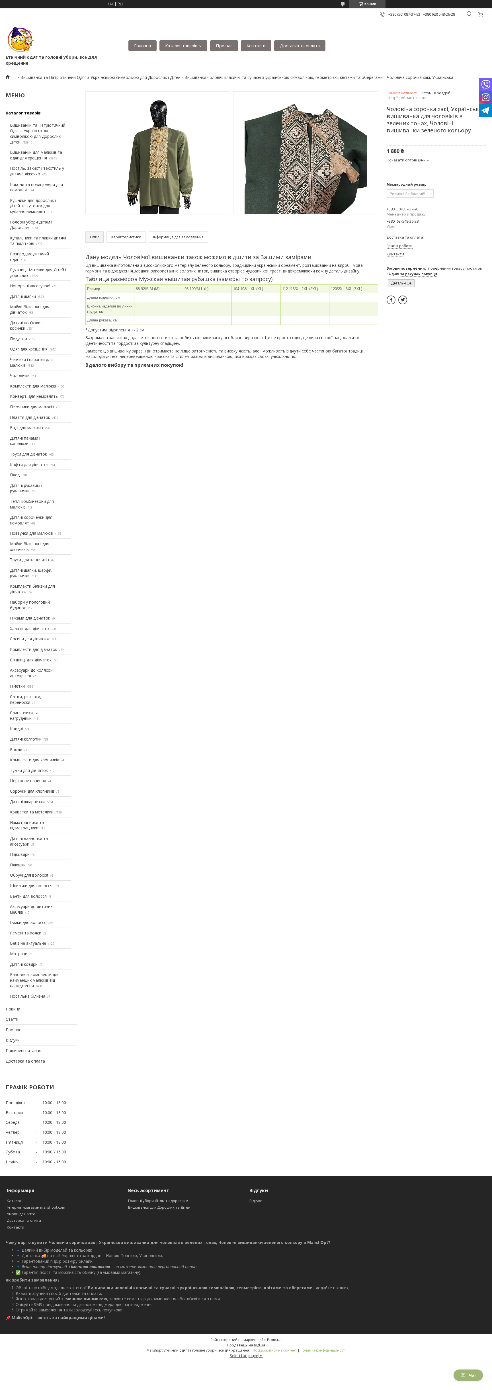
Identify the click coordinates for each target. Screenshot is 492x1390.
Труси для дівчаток (28, 454)
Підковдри (20, 854)
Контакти (256, 45)
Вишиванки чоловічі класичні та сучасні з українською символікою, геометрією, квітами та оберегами (283, 77)
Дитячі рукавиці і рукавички (26, 488)
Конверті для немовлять (34, 396)
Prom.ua (274, 1339)
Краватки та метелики (32, 812)
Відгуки (13, 1040)
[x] (402, 300)
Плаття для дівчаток (30, 417)
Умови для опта (21, 1213)
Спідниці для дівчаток (31, 660)
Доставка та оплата (300, 45)
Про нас (224, 45)
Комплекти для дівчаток (33, 649)
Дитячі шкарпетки (27, 801)
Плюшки (18, 865)
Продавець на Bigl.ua (246, 1345)
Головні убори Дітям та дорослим (158, 1200)
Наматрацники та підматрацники (27, 825)
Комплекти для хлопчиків (34, 759)
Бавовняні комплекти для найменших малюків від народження (35, 980)
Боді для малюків (26, 427)
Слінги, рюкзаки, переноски (25, 699)
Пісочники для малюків (32, 406)
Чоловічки (20, 375)
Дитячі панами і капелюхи (25, 440)
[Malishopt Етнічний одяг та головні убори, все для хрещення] (20, 40)
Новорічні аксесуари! (30, 285)
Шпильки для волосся (31, 885)
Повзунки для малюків (31, 533)
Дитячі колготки (26, 739)
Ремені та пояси (25, 933)
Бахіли (16, 749)
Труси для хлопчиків (29, 559)
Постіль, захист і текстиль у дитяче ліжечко (37, 171)
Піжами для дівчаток (30, 618)
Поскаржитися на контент (275, 1350)
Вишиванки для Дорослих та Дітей (159, 1207)
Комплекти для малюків (33, 386)
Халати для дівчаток (30, 628)
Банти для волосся (28, 896)
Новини (13, 1009)
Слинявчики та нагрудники (24, 715)
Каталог (14, 1200)
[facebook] (391, 300)
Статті (12, 1019)
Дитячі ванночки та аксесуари (29, 841)
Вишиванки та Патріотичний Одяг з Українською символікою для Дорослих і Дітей (100, 77)
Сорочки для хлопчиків (32, 791)
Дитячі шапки (23, 296)
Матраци (18, 953)
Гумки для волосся (28, 922)
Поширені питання (23, 1050)
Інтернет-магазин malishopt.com (36, 1207)
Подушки (18, 338)
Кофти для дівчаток (29, 464)
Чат (472, 1375)
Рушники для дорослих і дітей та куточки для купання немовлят (33, 206)
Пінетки (17, 686)
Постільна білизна (27, 996)
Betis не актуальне (28, 943)
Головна (142, 45)
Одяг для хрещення (29, 349)
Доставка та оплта (24, 1220)
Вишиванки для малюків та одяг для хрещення (36, 155)
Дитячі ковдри (24, 964)
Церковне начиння (28, 780)
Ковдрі (16, 728)
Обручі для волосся (29, 875)
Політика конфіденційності (323, 1350)
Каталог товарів (181, 45)
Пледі (15, 474)
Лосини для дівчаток (30, 638)
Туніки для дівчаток (29, 770)
